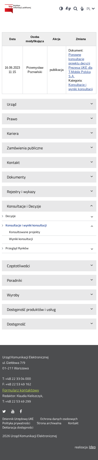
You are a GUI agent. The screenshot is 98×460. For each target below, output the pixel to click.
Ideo (92, 447)
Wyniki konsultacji (21, 239)
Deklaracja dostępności (17, 427)
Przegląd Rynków (17, 248)
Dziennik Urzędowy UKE (18, 419)
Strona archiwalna (49, 423)
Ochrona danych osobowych (59, 419)
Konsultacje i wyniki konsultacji (26, 225)
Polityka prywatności (16, 423)
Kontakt (73, 423)
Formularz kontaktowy (20, 390)
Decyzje (10, 216)
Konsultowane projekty (24, 232)
